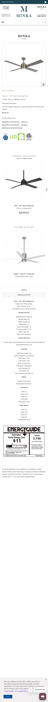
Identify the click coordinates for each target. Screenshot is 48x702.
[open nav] (3, 22)
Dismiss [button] (7, 696)
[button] (46, 679)
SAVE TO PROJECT (8, 90)
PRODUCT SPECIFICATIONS (12, 128)
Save (6, 44)
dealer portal (8, 2)
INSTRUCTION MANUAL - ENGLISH (15, 122)
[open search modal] (45, 21)
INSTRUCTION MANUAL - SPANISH (15, 125)
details (24, 290)
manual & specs (24, 295)
